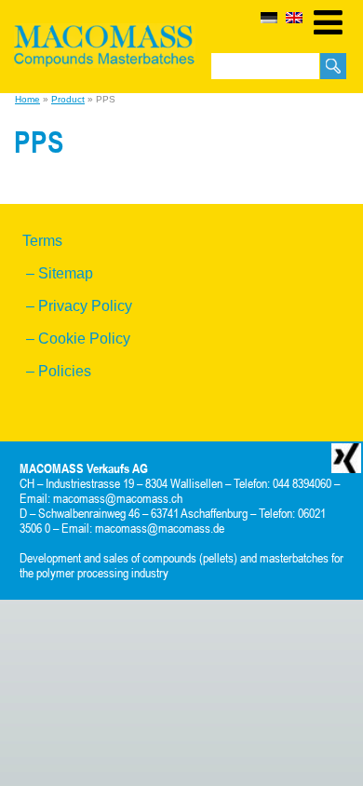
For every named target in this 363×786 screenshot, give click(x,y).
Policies (64, 371)
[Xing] (346, 457)
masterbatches (294, 557)
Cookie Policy (84, 338)
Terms (42, 241)
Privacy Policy (85, 306)
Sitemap (65, 273)
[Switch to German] (269, 17)
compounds (169, 557)
